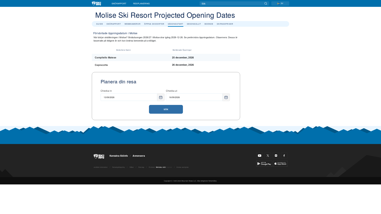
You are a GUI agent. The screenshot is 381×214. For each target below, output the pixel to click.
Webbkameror (133, 24)
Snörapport (119, 3)
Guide (99, 24)
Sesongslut (194, 24)
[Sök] (265, 3)
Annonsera (139, 155)
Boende (209, 24)
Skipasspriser (225, 24)
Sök (166, 109)
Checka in (106, 90)
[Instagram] (276, 155)
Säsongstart (175, 24)
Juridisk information (101, 167)
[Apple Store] (280, 163)
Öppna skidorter (154, 24)
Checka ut (171, 90)
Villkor (131, 167)
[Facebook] (284, 155)
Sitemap (141, 167)
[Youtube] (259, 155)
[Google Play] (264, 163)
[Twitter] (268, 155)
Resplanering (141, 3)
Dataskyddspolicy (118, 167)
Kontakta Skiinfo (119, 155)
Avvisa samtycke (183, 167)
